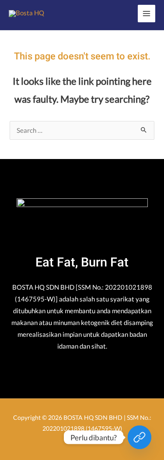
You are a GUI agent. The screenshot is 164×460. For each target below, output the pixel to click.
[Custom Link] (139, 437)
